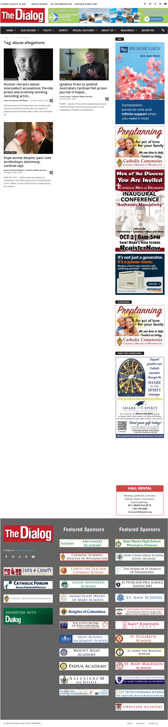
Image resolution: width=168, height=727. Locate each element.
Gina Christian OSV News (16, 100)
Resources (127, 30)
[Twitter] (160, 4)
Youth (47, 30)
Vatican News (10, 152)
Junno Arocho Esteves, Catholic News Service (25, 170)
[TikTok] (155, 4)
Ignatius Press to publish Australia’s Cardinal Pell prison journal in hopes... (83, 88)
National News (11, 79)
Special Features (83, 30)
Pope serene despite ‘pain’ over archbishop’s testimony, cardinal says (28, 162)
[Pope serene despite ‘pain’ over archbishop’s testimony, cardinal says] (28, 138)
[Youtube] (165, 4)
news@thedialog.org (24, 550)
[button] (163, 30)
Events (63, 30)
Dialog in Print (40, 4)
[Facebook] (145, 4)
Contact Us (153, 723)
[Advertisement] (140, 461)
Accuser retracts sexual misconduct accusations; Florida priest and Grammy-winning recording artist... (28, 90)
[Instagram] (150, 4)
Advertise (148, 30)
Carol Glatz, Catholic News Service (76, 96)
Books (63, 79)
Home (9, 30)
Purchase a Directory (85, 4)
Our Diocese (28, 30)
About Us (107, 30)
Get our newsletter (61, 4)
